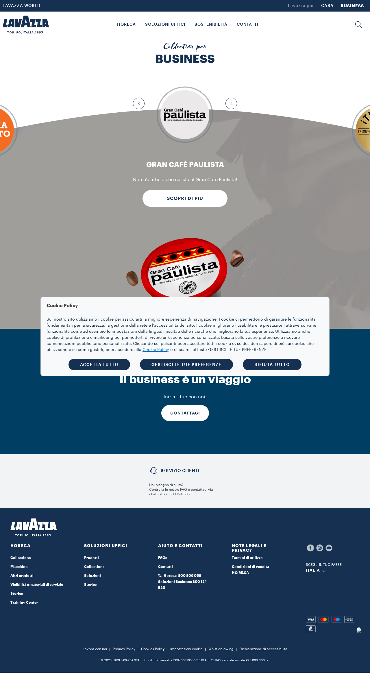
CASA (327, 6)
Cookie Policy (156, 350)
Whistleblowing (221, 649)
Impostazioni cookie (186, 649)
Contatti (165, 566)
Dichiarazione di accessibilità (263, 649)
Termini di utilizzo (247, 557)
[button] (358, 24)
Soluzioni (92, 575)
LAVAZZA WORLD (21, 6)
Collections (20, 557)
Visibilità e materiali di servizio (36, 584)
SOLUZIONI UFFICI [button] (165, 25)
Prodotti (91, 557)
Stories (16, 593)
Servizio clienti (180, 471)
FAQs (162, 557)
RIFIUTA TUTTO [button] (272, 364)
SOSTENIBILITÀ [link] (211, 25)
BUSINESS (352, 6)
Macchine (18, 566)
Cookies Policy (152, 649)
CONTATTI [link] (247, 25)
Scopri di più (185, 198)
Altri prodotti (22, 575)
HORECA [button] (126, 25)
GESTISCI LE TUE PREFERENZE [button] (186, 364)
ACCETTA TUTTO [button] (99, 364)
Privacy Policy (124, 649)
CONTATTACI (185, 413)
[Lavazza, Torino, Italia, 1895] (26, 24)
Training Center (24, 602)
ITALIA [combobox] (313, 570)
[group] (185, 114)
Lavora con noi (95, 649)
